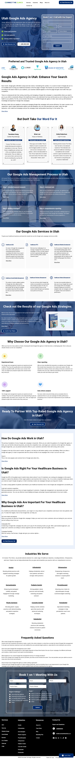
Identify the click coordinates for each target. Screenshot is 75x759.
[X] (61, 738)
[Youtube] (66, 738)
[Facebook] (53, 738)
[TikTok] (63, 738)
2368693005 (59, 728)
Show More (5, 111)
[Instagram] (58, 738)
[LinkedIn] (56, 738)
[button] (28, 2)
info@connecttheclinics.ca (63, 733)
